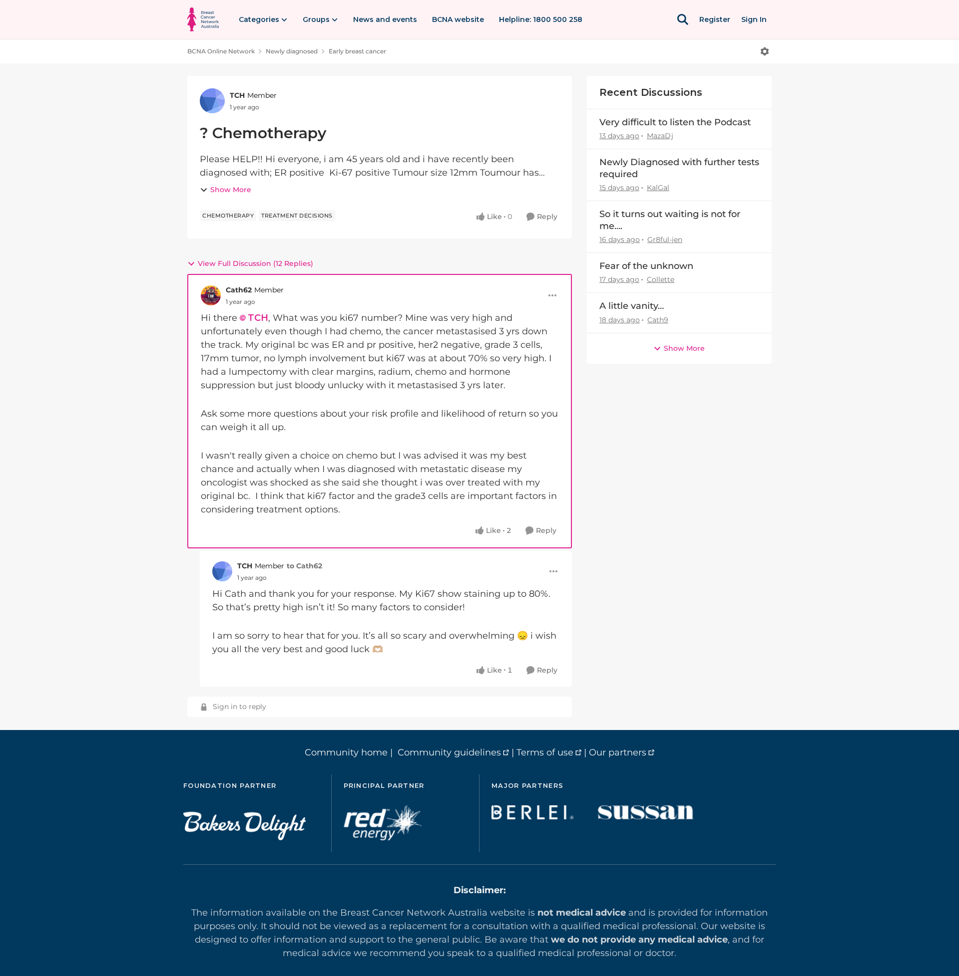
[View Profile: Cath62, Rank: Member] (211, 295)
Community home (346, 752)
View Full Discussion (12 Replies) (255, 263)
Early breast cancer (357, 51)
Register (714, 19)
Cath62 (239, 289)
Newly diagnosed (292, 51)
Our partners (617, 752)
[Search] (683, 19)
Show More (230, 189)
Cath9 (657, 319)
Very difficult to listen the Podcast (675, 122)
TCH (237, 95)
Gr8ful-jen (664, 239)
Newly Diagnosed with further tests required (679, 168)
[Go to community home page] (203, 19)
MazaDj (660, 135)
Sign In (754, 19)
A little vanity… (631, 305)
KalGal (658, 187)
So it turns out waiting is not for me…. (669, 220)
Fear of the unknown (646, 265)
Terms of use (544, 752)
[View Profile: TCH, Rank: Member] (212, 100)
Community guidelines (449, 752)
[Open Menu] (765, 51)
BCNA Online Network (221, 51)
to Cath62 (304, 565)
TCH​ (258, 317)
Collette (660, 279)
